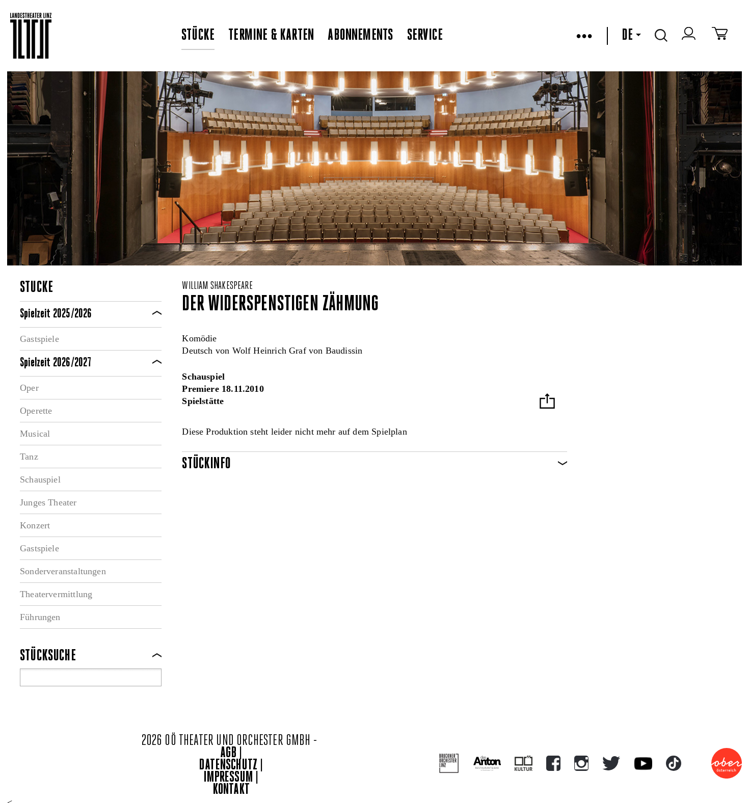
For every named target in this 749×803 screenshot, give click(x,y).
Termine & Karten (271, 36)
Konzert (35, 525)
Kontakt (231, 790)
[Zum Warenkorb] (720, 36)
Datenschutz (228, 765)
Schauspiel (40, 479)
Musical (35, 434)
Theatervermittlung (56, 594)
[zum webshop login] (690, 36)
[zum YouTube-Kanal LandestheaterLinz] (643, 763)
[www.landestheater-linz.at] (31, 36)
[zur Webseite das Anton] (487, 763)
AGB (228, 753)
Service (425, 36)
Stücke (198, 36)
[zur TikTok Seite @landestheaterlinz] (673, 763)
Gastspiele (39, 339)
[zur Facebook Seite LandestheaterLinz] (553, 763)
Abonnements (360, 36)
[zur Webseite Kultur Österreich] (523, 763)
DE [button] (627, 36)
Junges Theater (48, 502)
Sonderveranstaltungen (63, 571)
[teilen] (547, 402)
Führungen (40, 617)
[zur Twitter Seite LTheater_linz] (611, 763)
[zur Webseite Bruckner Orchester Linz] (449, 763)
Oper (29, 388)
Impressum (228, 778)
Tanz (29, 456)
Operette (36, 411)
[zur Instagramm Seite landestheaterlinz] (581, 763)
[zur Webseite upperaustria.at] (726, 763)
